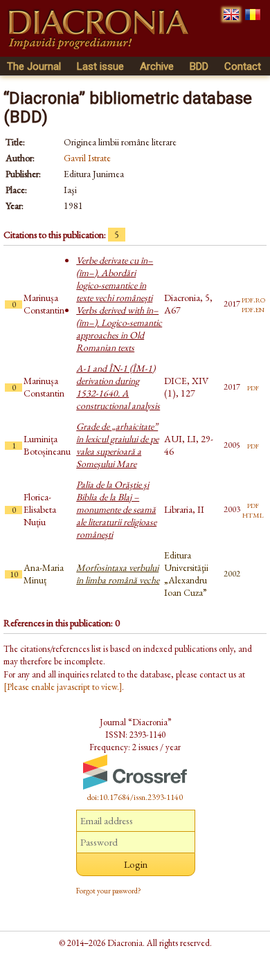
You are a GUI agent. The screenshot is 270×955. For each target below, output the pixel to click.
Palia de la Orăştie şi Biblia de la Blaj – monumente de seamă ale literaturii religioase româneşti (116, 509)
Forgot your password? (108, 890)
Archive (157, 66)
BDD (199, 66)
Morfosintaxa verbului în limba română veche (117, 573)
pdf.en (253, 308)
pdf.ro (253, 299)
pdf (253, 387)
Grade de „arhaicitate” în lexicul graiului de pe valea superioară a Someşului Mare (117, 445)
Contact (242, 66)
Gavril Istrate (87, 158)
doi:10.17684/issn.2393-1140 (135, 797)
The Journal (34, 66)
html (253, 514)
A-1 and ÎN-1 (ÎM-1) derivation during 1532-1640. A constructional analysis (118, 387)
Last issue (100, 66)
